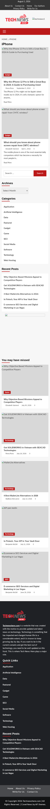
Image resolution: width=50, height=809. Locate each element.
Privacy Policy (19, 9)
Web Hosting (10, 260)
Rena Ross (10, 88)
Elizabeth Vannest (12, 149)
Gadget (7, 75)
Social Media (9, 244)
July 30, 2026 (26, 405)
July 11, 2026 (25, 544)
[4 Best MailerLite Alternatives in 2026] (25, 476)
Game (6, 234)
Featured (8, 223)
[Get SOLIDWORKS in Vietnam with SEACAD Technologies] (25, 428)
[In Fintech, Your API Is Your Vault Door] (25, 522)
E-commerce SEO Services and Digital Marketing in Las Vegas (21, 306)
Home (29, 6)
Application (9, 207)
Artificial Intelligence (13, 212)
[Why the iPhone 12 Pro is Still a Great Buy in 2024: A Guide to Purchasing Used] (25, 62)
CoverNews (26, 804)
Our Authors (39, 6)
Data (6, 218)
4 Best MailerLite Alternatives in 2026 (21, 294)
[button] (4, 31)
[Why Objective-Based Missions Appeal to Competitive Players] (25, 380)
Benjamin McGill (11, 544)
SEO (6, 239)
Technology (9, 255)
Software (8, 250)
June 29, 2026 (25, 592)
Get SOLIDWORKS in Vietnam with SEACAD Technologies (24, 287)
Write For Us (32, 9)
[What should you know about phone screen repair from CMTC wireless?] (25, 123)
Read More (7, 102)
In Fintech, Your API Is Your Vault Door (21, 299)
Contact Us (19, 6)
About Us (9, 6)
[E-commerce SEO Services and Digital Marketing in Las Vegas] (25, 567)
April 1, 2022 (26, 149)
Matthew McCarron (12, 499)
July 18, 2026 (21, 454)
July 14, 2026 (27, 499)
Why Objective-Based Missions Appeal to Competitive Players (23, 278)
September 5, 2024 (24, 88)
